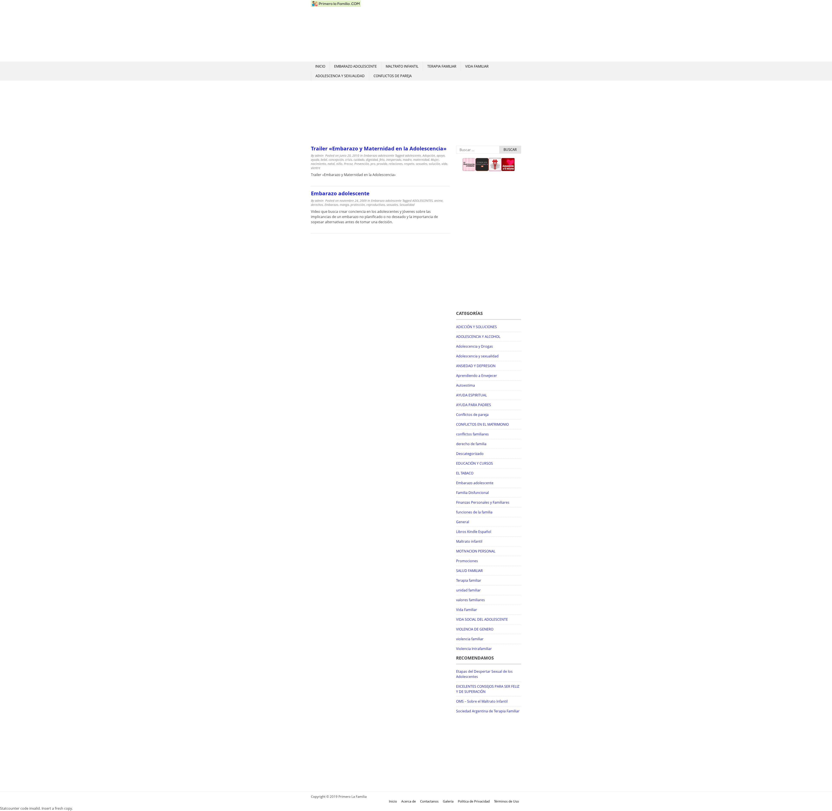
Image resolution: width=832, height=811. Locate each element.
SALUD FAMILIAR (469, 570)
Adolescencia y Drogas (474, 346)
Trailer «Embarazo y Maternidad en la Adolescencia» (379, 148)
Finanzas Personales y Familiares (482, 502)
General (462, 521)
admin (319, 155)
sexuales (421, 164)
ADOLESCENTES (422, 201)
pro (372, 164)
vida (444, 164)
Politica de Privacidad (474, 801)
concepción (336, 160)
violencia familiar (470, 639)
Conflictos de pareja (393, 75)
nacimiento (318, 164)
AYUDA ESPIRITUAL (471, 395)
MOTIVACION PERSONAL (475, 551)
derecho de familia (471, 443)
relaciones (396, 164)
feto (382, 160)
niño (339, 164)
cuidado (359, 160)
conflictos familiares (472, 434)
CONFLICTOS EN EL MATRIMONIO (482, 424)
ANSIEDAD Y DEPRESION (476, 365)
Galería (448, 801)
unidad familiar (468, 590)
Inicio (320, 66)
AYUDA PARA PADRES (473, 404)
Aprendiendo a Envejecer (476, 375)
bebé (324, 160)
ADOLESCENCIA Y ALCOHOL (478, 336)
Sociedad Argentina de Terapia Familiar (488, 711)
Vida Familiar (477, 66)
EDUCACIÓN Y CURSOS (474, 463)
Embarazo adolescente (355, 66)
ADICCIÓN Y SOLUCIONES (476, 326)
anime (438, 201)
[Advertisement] (441, 30)
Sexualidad (407, 205)
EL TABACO (464, 473)
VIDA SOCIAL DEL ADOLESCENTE (482, 619)
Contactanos (429, 801)
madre (407, 160)
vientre (315, 168)
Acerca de (408, 801)
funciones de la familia (474, 512)
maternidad (421, 160)
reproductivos (375, 205)
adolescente (413, 155)
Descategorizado (470, 453)
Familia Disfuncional (472, 492)
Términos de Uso (506, 801)
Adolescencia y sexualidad (340, 75)
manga (344, 205)
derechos (317, 205)
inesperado (393, 160)
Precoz (348, 164)
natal (331, 164)
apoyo (441, 155)
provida (382, 164)
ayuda (315, 160)
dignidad (372, 160)
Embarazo (331, 205)
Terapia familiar (441, 66)
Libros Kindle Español (473, 531)
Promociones (467, 561)
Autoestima (465, 385)
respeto (409, 164)
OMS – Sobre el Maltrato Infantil (482, 701)
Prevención (361, 164)
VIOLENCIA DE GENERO (474, 629)
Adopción (428, 155)
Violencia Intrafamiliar (474, 648)
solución (434, 164)
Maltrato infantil (402, 66)
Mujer (435, 160)
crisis (348, 160)
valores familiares (470, 600)
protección (358, 205)
